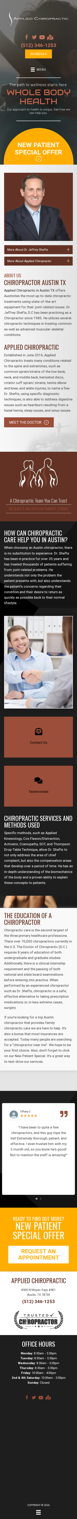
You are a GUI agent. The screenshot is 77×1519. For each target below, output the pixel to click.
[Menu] (38, 1512)
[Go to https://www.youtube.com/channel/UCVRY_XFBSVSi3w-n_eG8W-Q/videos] (42, 38)
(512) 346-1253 (38, 45)
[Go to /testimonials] (38, 786)
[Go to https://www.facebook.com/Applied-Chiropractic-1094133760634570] (26, 38)
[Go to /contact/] (38, 737)
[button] (68, 249)
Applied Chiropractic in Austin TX (29, 290)
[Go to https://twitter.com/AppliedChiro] (34, 38)
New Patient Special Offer (38, 148)
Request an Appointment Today (38, 509)
